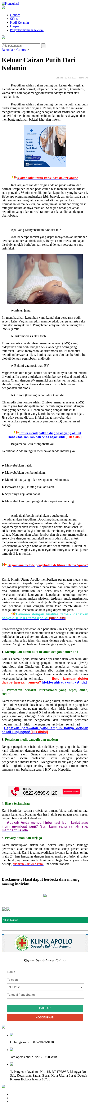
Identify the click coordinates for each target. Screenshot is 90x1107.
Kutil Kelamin (19, 22)
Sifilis (14, 18)
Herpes (14, 26)
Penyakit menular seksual (27, 30)
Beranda (7, 49)
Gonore (15, 15)
